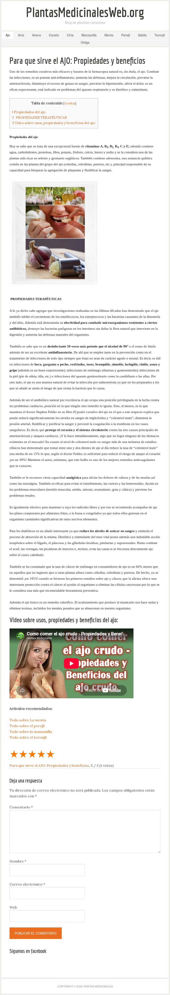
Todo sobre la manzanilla (31, 731)
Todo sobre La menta (28, 720)
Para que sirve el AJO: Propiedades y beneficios (49, 765)
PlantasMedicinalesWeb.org (85, 12)
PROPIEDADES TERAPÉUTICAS (39, 117)
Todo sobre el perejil (27, 726)
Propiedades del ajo (28, 112)
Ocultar (69, 103)
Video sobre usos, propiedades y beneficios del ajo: (54, 123)
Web (13, 907)
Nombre (18, 861)
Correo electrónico (27, 884)
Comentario (21, 807)
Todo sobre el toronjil (28, 737)
